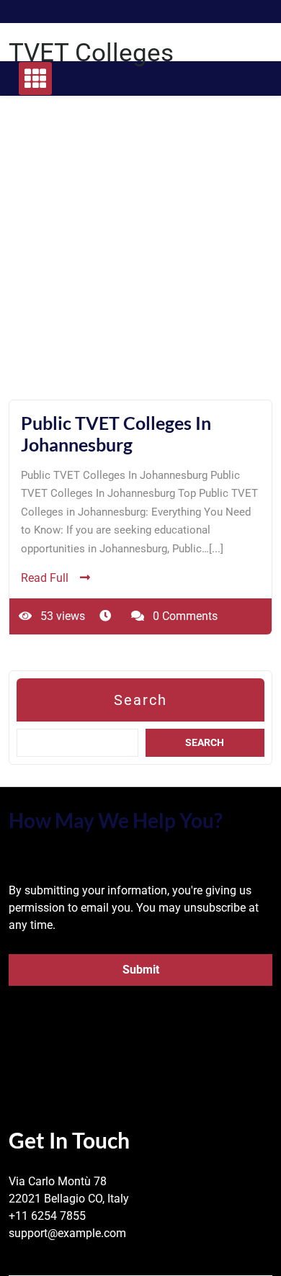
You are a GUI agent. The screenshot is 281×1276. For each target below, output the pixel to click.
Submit (140, 969)
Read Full (44, 578)
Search (140, 700)
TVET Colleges (91, 53)
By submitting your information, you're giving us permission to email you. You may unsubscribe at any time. (134, 908)
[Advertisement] (140, 259)
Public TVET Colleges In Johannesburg (116, 433)
